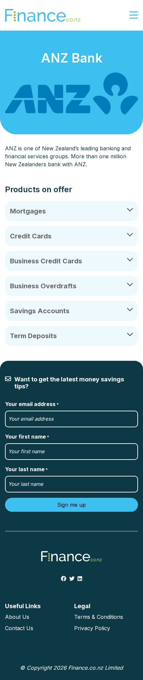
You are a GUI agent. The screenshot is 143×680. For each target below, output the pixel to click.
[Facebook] (63, 578)
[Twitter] (71, 578)
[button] (133, 15)
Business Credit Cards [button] (46, 261)
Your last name (26, 469)
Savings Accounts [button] (40, 311)
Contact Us (19, 628)
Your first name (27, 436)
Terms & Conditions (98, 616)
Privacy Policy (92, 628)
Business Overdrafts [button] (43, 286)
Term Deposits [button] (33, 336)
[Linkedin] (79, 578)
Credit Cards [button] (31, 236)
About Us (17, 616)
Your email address (32, 404)
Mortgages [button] (28, 211)
